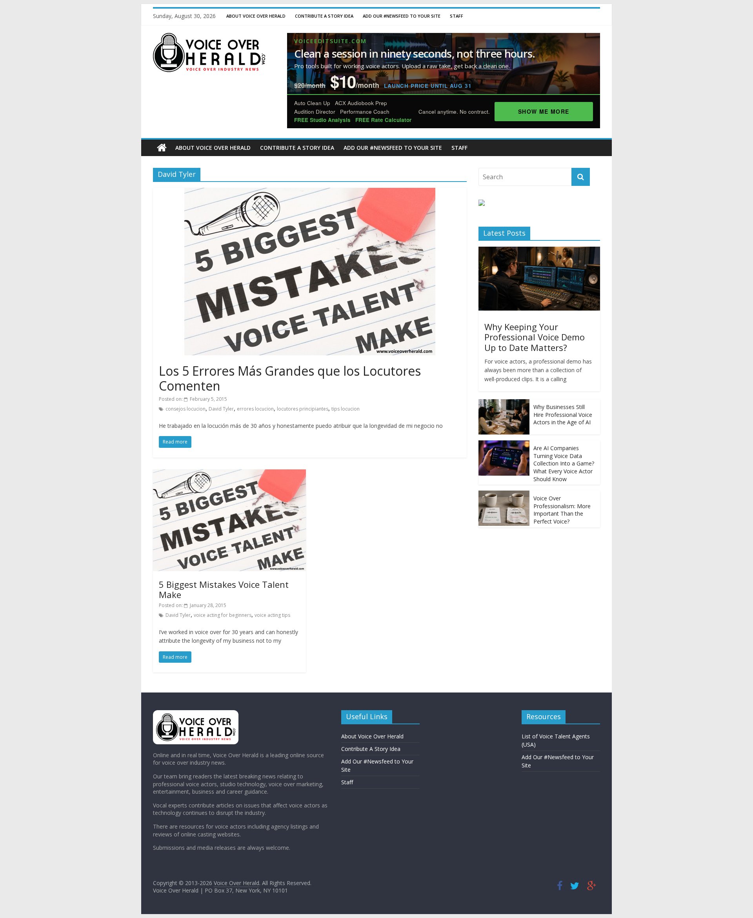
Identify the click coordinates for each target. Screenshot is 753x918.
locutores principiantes (302, 408)
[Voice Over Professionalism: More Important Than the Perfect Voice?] (503, 494)
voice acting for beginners (222, 615)
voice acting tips (272, 615)
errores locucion (255, 408)
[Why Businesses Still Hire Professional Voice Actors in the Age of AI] (503, 403)
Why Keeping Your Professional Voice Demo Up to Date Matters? (534, 337)
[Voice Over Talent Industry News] (209, 37)
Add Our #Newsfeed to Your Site (401, 16)
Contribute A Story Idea (324, 16)
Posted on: (193, 399)
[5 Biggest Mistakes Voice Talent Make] (229, 474)
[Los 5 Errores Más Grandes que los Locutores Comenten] (309, 192)
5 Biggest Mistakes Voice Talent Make (224, 589)
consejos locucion (186, 408)
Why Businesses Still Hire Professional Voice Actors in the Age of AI (562, 414)
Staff (456, 16)
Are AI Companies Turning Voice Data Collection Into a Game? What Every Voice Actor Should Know (563, 463)
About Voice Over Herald (256, 16)
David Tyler (221, 408)
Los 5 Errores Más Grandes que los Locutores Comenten (290, 378)
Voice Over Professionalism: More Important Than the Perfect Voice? (562, 509)
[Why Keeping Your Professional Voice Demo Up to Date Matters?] (539, 250)
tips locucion (345, 408)
